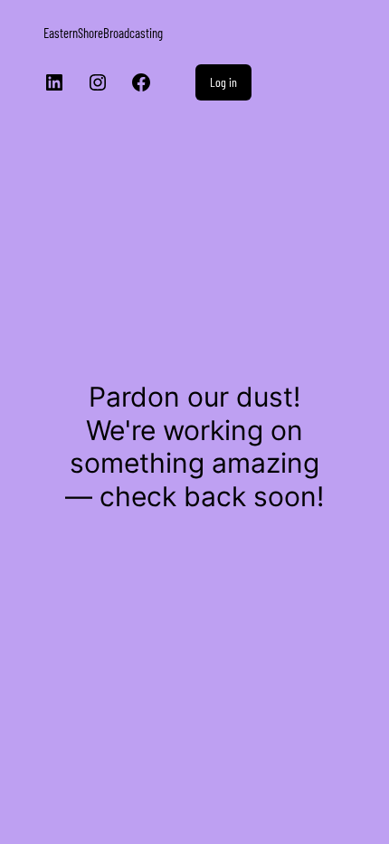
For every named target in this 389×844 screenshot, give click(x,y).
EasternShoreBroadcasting (103, 32)
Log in (223, 82)
